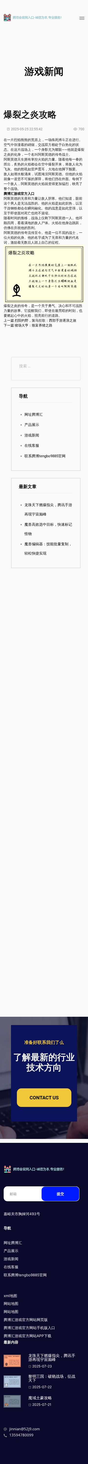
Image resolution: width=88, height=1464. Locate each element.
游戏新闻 (31, 435)
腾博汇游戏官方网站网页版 (26, 1319)
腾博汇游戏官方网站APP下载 (27, 1335)
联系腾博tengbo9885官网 (45, 456)
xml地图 (10, 1295)
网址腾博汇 (33, 414)
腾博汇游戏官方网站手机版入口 (29, 1327)
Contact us (44, 1098)
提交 (60, 1193)
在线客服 (31, 445)
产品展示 (31, 425)
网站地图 (11, 1303)
